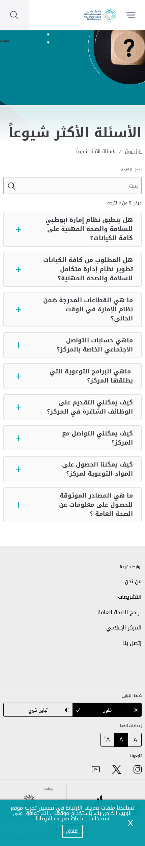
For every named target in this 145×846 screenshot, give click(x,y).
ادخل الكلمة (131, 170)
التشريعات (130, 597)
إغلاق (72, 831)
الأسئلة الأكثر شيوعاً (96, 151)
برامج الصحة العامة (119, 612)
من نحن (133, 581)
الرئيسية (133, 151)
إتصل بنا (132, 643)
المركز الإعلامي (124, 627)
